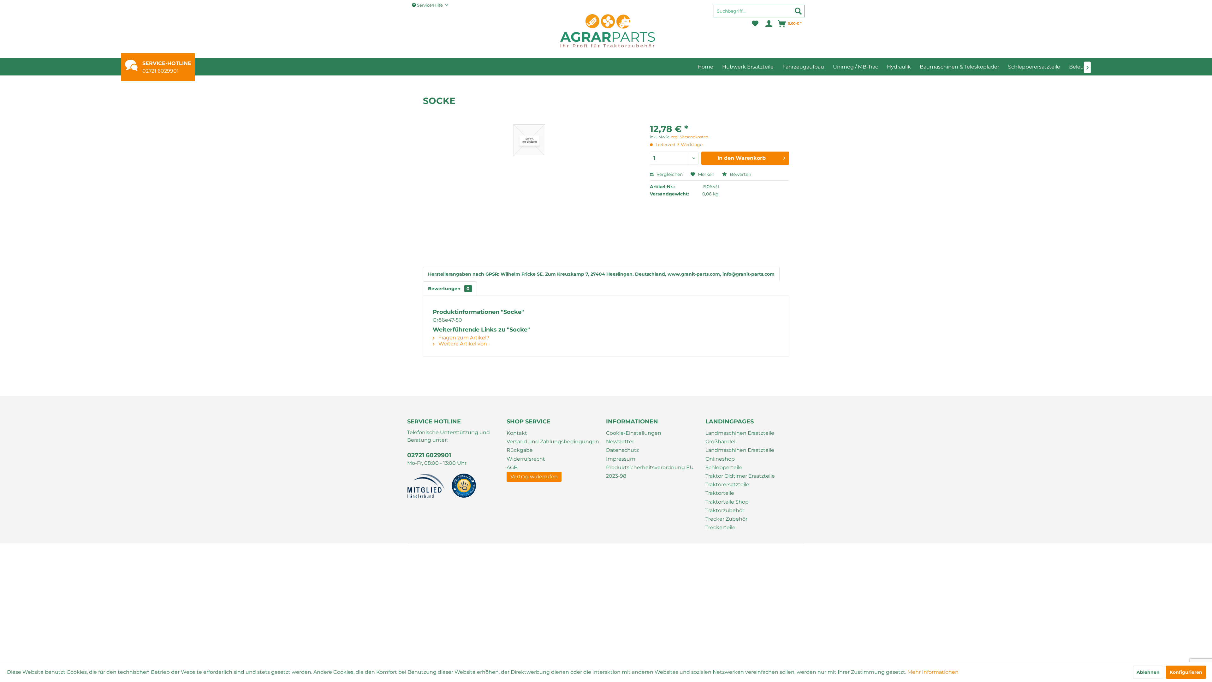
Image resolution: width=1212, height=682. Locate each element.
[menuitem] (759, 14)
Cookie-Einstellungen (633, 433)
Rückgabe (520, 450)
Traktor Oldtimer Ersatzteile (740, 476)
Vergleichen (669, 174)
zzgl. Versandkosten (689, 137)
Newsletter (620, 442)
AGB (512, 467)
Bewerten (739, 174)
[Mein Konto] (768, 23)
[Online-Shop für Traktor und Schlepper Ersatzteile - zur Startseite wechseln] (607, 30)
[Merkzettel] (755, 23)
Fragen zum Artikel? (463, 338)
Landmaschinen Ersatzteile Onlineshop (739, 454)
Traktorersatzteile (727, 485)
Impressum (620, 459)
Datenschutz (622, 450)
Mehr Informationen (933, 672)
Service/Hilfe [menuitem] (430, 5)
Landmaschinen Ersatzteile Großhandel (739, 437)
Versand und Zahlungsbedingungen (553, 442)
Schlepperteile (723, 467)
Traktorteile (719, 493)
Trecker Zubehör (726, 519)
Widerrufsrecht (526, 459)
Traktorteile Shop (727, 502)
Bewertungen (449, 288)
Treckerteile (720, 527)
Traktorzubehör (724, 510)
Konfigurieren (1186, 672)
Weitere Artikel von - (463, 344)
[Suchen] (798, 11)
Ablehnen (1148, 672)
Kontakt (517, 433)
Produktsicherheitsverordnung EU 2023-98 (650, 471)
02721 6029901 (160, 71)
